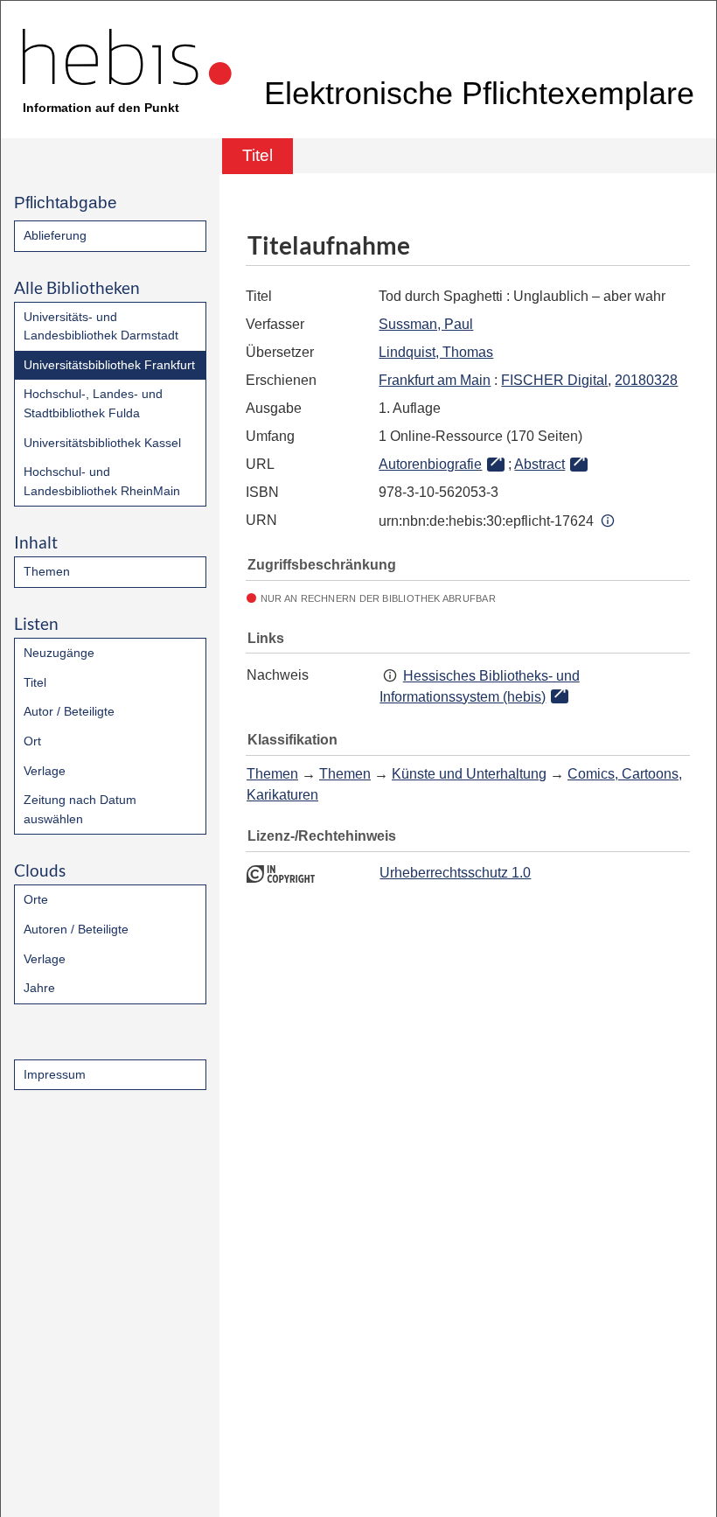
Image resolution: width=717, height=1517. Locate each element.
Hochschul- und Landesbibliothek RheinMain (102, 481)
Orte (36, 899)
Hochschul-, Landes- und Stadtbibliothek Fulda (93, 403)
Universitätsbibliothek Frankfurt (109, 365)
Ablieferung (55, 235)
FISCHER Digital (554, 380)
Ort (32, 741)
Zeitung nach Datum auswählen (80, 809)
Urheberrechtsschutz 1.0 (455, 872)
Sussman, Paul (426, 324)
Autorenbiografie (430, 464)
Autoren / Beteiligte (76, 929)
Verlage (45, 771)
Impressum (55, 1074)
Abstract (539, 464)
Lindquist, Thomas (436, 352)
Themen (47, 571)
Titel (35, 682)
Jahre (39, 988)
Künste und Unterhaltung (469, 773)
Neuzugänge (59, 653)
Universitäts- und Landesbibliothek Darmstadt (101, 326)
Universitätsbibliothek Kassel (102, 443)
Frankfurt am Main (435, 380)
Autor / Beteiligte (69, 711)
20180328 (646, 380)
